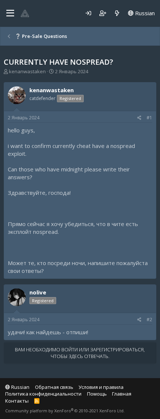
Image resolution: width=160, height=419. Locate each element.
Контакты (17, 400)
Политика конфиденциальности (43, 393)
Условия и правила (101, 387)
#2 (149, 319)
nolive (37, 292)
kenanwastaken (27, 71)
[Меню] (10, 13)
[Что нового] (117, 13)
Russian (144, 13)
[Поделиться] (139, 118)
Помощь (97, 393)
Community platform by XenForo (65, 410)
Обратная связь (54, 387)
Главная (121, 393)
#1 (149, 118)
